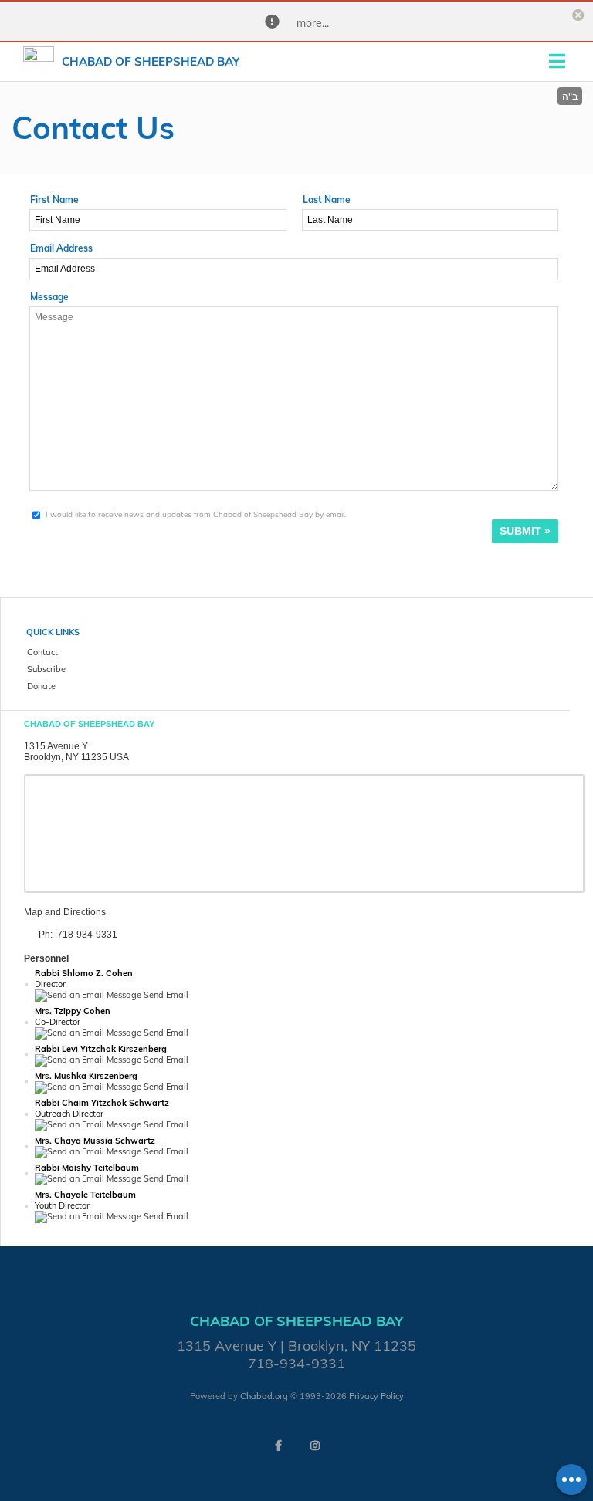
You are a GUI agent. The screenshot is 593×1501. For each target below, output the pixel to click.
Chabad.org (264, 1396)
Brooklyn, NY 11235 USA (76, 757)
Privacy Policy (376, 1396)
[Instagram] (315, 1445)
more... (312, 23)
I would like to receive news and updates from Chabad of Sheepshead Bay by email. (196, 514)
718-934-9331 (87, 934)
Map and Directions (65, 912)
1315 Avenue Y (56, 746)
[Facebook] (278, 1445)
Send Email (164, 994)
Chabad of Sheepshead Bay (150, 61)
